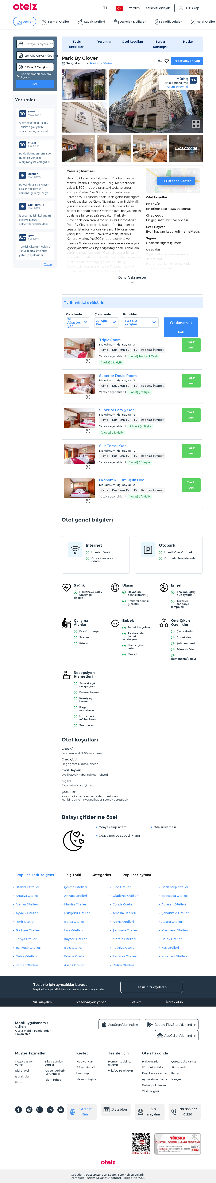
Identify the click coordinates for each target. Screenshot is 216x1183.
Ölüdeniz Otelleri (126, 896)
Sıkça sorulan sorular (54, 1063)
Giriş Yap (192, 8)
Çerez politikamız (183, 1061)
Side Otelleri (122, 887)
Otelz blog (119, 1109)
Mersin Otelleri (124, 939)
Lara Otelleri (73, 930)
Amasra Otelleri (124, 913)
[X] (39, 1109)
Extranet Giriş (85, 1111)
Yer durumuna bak (181, 327)
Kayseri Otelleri (76, 939)
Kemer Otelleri (27, 965)
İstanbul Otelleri (28, 887)
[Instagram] (29, 1109)
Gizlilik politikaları (154, 1085)
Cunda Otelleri (124, 904)
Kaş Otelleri (170, 948)
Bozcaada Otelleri (174, 896)
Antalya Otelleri (27, 896)
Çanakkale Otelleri (175, 913)
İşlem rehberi (54, 1079)
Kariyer (176, 1079)
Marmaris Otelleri (174, 930)
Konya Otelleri (26, 939)
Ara (35, 84)
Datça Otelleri (26, 956)
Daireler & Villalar (133, 21)
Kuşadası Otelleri (174, 956)
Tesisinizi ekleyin (157, 8)
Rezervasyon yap (187, 61)
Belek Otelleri (171, 939)
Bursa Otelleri (74, 922)
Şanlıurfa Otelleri (125, 930)
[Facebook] (18, 1109)
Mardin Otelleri (75, 904)
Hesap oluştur (86, 1079)
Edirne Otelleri (75, 956)
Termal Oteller (58, 21)
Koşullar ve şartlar (154, 1073)
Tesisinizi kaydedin (152, 987)
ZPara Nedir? (85, 1067)
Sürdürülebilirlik (152, 1067)
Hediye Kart (84, 1061)
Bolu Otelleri (73, 948)
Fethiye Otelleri (124, 948)
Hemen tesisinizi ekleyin (119, 1063)
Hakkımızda (150, 1061)
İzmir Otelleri (25, 922)
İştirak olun (174, 1002)
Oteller (28, 21)
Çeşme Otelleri (75, 887)
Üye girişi (82, 1073)
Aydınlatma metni (154, 1079)
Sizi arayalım (42, 1002)
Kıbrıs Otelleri (123, 922)
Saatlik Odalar (171, 21)
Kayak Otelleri (94, 21)
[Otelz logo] (25, 9)
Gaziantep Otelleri (175, 887)
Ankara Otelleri (75, 896)
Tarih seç (191, 344)
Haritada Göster (178, 181)
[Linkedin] (50, 1109)
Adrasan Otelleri (173, 904)
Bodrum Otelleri (28, 930)
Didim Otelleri (123, 965)
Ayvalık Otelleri (27, 913)
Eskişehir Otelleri (77, 913)
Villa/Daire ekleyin (120, 1070)
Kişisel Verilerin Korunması (55, 1072)
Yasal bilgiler (150, 1091)
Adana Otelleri (172, 922)
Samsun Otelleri (125, 956)
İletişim (136, 1002)
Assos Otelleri (74, 965)
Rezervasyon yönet (91, 1002)
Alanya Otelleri (27, 904)
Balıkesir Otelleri (28, 948)
